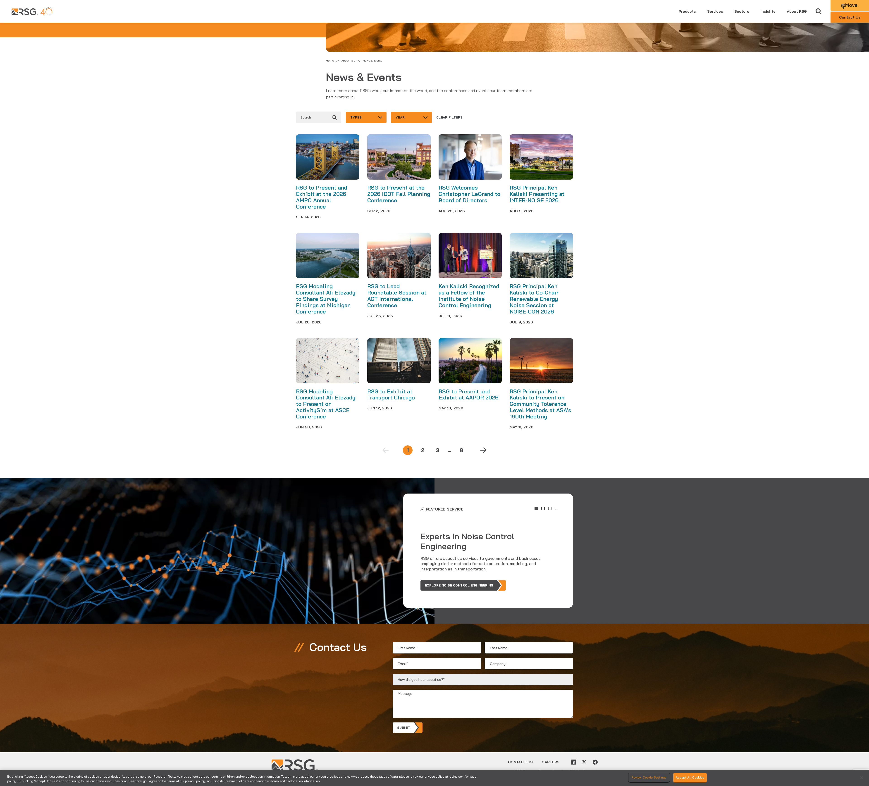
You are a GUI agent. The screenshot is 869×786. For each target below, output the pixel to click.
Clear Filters (449, 117)
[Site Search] (819, 11)
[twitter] (584, 762)
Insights (768, 11)
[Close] (862, 778)
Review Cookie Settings (649, 777)
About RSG (797, 11)
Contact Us (520, 762)
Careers (550, 762)
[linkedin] (573, 762)
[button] (536, 508)
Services (715, 11)
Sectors (741, 11)
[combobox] (366, 117)
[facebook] (595, 762)
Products (687, 11)
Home (330, 60)
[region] (434, 778)
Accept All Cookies (690, 777)
